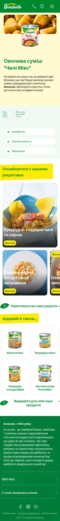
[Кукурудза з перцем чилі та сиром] (30, 246)
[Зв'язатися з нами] (34, 6)
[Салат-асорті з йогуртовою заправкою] (25, 294)
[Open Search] (42, 6)
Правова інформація (29, 513)
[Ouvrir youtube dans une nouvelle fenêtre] (36, 507)
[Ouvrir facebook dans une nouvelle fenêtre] (20, 507)
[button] (30, 131)
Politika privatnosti (49, 513)
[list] (30, 272)
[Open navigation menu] (52, 6)
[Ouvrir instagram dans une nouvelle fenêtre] (28, 507)
